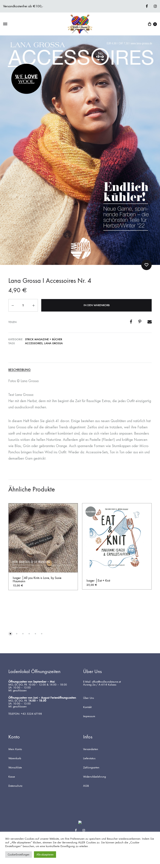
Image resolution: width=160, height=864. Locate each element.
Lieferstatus (89, 758)
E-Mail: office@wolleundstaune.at (102, 681)
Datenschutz (15, 785)
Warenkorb (14, 758)
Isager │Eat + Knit (98, 580)
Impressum (89, 716)
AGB (86, 785)
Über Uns (88, 698)
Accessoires (33, 343)
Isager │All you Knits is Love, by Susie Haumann (37, 579)
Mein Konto (15, 749)
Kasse (11, 776)
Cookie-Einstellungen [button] (18, 854)
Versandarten (90, 749)
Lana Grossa (53, 343)
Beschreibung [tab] (19, 370)
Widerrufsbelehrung (94, 776)
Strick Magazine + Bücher (43, 339)
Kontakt (87, 707)
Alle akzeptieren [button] (45, 854)
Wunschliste (15, 767)
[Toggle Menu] (5, 24)
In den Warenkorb (97, 305)
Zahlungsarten (91, 767)
